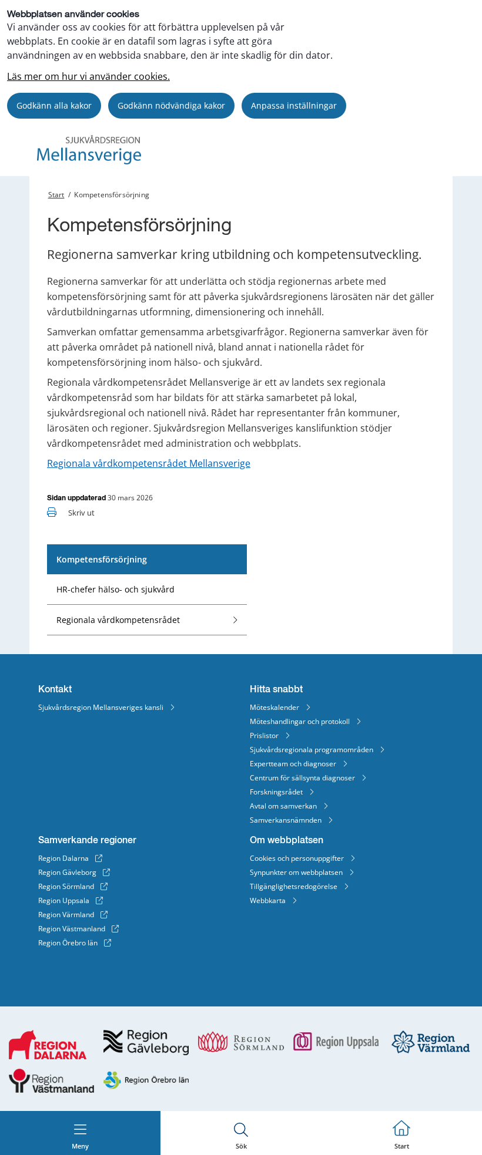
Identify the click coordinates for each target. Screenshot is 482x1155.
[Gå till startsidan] (89, 161)
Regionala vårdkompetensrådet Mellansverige (148, 463)
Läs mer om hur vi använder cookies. (88, 76)
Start (56, 195)
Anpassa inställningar (294, 105)
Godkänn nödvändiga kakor (171, 105)
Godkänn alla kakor (54, 105)
